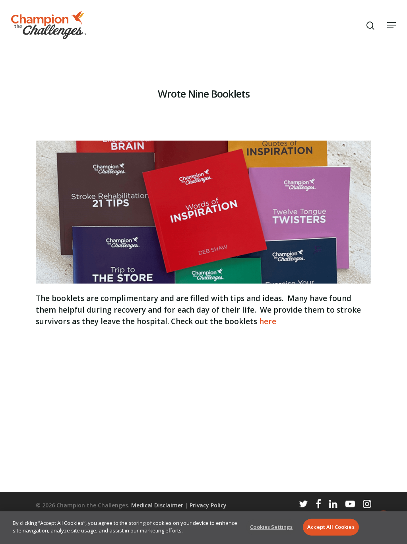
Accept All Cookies (330, 526)
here (267, 321)
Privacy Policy (208, 505)
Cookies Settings (271, 526)
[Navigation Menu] (391, 25)
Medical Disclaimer (157, 505)
